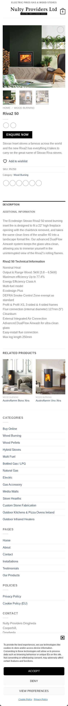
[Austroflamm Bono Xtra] (17, 376)
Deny (34, 681)
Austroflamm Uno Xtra (48, 400)
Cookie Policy (25, 699)
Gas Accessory (12, 484)
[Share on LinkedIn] (39, 183)
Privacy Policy (41, 699)
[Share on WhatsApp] (6, 183)
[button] (62, 638)
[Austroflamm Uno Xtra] (50, 376)
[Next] (59, 56)
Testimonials (11, 568)
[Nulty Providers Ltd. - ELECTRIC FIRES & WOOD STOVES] (33, 11)
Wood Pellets (11, 442)
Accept (34, 671)
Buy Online (10, 428)
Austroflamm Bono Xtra (16, 400)
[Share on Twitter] (19, 183)
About (6, 547)
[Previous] (8, 56)
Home (6, 108)
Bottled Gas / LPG (14, 463)
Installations (10, 561)
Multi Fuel (9, 456)
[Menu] (5, 11)
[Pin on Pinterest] (32, 183)
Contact (8, 554)
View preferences (34, 690)
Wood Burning (24, 108)
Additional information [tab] (19, 211)
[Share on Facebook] (13, 183)
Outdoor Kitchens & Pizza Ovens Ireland (28, 512)
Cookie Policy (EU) (15, 603)
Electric (7, 477)
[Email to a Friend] (26, 183)
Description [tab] (11, 204)
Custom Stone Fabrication (19, 505)
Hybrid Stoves (12, 449)
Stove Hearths (12, 498)
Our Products (11, 575)
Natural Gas (10, 470)
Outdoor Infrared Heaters (18, 519)
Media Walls (10, 491)
